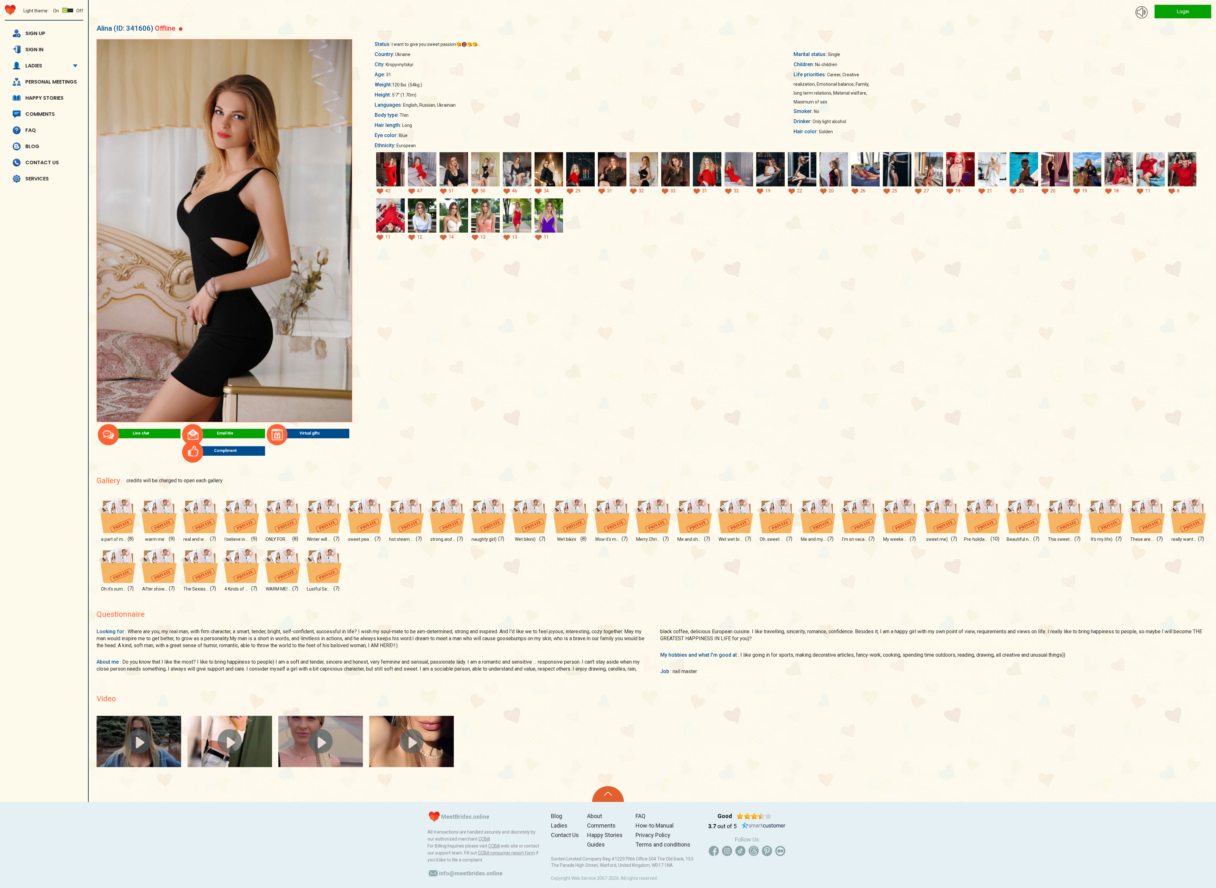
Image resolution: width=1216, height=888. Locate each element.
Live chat (141, 433)
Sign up (35, 33)
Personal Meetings (51, 81)
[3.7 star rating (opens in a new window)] (754, 816)
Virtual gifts (310, 433)
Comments (40, 114)
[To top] (608, 794)
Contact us (42, 162)
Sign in (34, 49)
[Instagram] (727, 851)
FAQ (30, 130)
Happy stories (44, 98)
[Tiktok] (740, 851)
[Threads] (753, 851)
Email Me (225, 433)
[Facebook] (713, 851)
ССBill (484, 838)
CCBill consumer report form (506, 852)
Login (1183, 12)
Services (37, 178)
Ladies (33, 65)
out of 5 (722, 826)
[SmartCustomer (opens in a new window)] (763, 826)
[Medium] (780, 851)
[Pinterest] (767, 851)
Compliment (225, 450)
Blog (32, 146)
